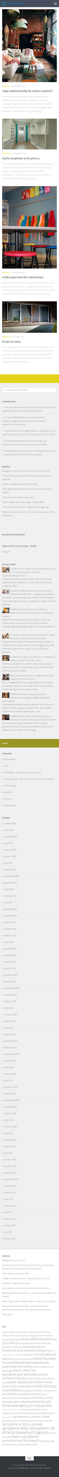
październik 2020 (12, 988)
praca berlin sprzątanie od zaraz (21, 1394)
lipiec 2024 (9, 889)
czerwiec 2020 (11, 1014)
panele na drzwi (32, 1378)
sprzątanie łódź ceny (19, 1428)
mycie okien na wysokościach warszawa (20, 1372)
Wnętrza (6, 86)
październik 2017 (12, 1179)
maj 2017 (8, 1212)
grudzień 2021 (11, 948)
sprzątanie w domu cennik (39, 1420)
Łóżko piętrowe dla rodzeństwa (22, 277)
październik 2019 (12, 1054)
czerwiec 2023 (11, 915)
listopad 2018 (10, 1093)
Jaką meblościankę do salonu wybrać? (27, 91)
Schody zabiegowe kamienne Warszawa (19, 484)
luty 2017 (8, 1232)
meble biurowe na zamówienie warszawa (29, 1360)
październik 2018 (12, 1100)
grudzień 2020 (11, 975)
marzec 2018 (10, 1146)
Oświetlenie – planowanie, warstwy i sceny (23, 772)
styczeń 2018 (10, 1159)
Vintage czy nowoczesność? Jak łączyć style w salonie (25, 471)
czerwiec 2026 (11, 836)
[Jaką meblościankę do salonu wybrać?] (29, 45)
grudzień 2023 (11, 909)
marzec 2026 (10, 856)
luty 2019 (8, 1080)
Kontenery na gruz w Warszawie (16, 1283)
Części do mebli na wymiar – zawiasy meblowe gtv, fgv (25, 507)
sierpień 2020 (10, 1001)
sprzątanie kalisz (7, 1417)
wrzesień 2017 (11, 1186)
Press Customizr (44, 1468)
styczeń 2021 (10, 968)
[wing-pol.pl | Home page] (17, 3)
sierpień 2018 (10, 1113)
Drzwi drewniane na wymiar (24, 1335)
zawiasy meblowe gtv (27, 1444)
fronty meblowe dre (26, 1354)
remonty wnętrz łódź (30, 1409)
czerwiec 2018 (11, 1126)
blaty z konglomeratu (12, 1332)
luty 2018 (8, 1153)
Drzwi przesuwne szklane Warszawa (18, 497)
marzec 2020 (10, 1021)
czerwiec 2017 (11, 1205)
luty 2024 (8, 902)
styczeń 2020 (10, 1034)
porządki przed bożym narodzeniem (39, 1390)
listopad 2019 (10, 1047)
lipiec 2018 (9, 1120)
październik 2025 (12, 876)
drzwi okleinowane (35, 1339)
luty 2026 (8, 863)
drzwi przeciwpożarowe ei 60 (31, 1343)
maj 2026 (8, 843)
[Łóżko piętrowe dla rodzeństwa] (29, 227)
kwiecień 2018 (11, 1139)
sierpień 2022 (10, 935)
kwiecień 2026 (11, 849)
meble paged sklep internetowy (25, 1364)
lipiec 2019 (9, 1067)
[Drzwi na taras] (29, 317)
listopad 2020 (10, 981)
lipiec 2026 (9, 830)
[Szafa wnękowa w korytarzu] (29, 134)
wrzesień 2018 (11, 1106)
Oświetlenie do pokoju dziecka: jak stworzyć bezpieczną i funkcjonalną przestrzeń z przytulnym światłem (27, 613)
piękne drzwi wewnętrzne (17, 1386)
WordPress (23, 1468)
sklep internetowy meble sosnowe (38, 1413)
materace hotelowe (22, 1359)
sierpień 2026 (10, 823)
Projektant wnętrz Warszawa (11, 1410)
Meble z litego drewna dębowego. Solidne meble (23, 502)
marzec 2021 (10, 961)
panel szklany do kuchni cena (29, 1382)
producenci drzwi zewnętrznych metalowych (27, 1400)
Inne (6, 765)
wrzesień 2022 (11, 928)
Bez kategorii (10, 759)
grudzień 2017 (11, 1166)
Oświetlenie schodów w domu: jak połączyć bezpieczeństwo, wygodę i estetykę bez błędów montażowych (26, 697)
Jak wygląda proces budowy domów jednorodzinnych (26, 1288)
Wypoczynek (10, 805)
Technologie (10, 785)
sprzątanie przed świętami (14, 1420)
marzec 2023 (10, 922)
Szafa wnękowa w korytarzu (21, 158)
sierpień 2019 (10, 1060)
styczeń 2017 (10, 1238)
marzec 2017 (10, 1225)
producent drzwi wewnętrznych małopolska (27, 1403)
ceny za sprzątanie (31, 1332)
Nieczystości (7, 1314)
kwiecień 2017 (11, 1219)
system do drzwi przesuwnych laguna (28, 1430)
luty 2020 (8, 1027)
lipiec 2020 (9, 1008)
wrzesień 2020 (11, 994)
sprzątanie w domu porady (22, 1424)
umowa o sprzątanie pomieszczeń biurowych (20, 1438)
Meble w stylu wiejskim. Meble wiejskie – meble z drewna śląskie (28, 1301)
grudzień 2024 (11, 882)
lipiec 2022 (9, 942)
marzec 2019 (10, 1074)
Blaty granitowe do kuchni (13, 1260)
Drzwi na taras (11, 341)
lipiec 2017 (9, 1199)
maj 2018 (8, 1133)
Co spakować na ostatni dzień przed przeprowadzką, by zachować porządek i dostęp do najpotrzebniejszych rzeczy (29, 572)
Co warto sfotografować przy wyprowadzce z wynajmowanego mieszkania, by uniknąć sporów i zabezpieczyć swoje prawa (24, 421)
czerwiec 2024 (11, 896)
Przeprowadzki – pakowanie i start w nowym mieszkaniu (29, 779)
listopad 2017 (10, 1172)
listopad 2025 (10, 869)
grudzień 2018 (11, 1087)
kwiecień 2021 (11, 955)
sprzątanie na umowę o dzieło (31, 1417)
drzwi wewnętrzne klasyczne (33, 1350)
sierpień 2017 (10, 1192)
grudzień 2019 (11, 1041)
